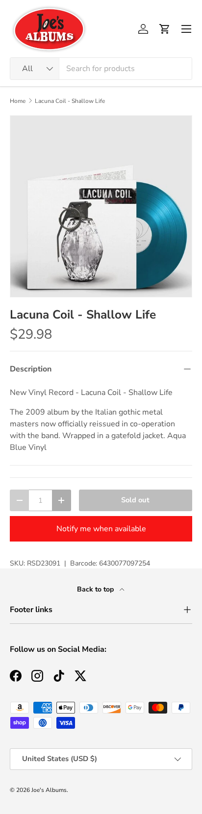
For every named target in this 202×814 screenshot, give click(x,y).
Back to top (96, 589)
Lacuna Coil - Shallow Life (70, 101)
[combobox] (101, 68)
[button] (165, 29)
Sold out (135, 500)
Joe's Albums (49, 790)
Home (17, 101)
